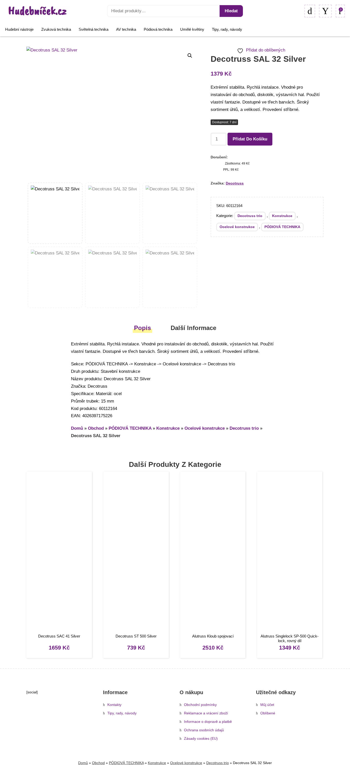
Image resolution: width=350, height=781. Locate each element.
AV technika (126, 29)
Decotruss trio (250, 216)
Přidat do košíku (250, 139)
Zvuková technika (56, 29)
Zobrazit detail (59, 553)
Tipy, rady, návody (227, 29)
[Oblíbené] (309, 11)
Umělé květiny (192, 29)
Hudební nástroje (19, 29)
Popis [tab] (142, 327)
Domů (77, 428)
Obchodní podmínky (200, 705)
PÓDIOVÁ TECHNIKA (282, 227)
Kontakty (114, 705)
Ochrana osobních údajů (204, 730)
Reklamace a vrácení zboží (206, 713)
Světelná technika (93, 29)
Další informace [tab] (193, 327)
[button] (189, 55)
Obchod (96, 428)
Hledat (231, 10)
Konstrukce (282, 216)
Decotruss (235, 183)
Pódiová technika (158, 29)
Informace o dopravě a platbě (208, 722)
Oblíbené (267, 713)
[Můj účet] (325, 11)
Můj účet (267, 705)
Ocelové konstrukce (237, 227)
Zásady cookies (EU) (201, 739)
